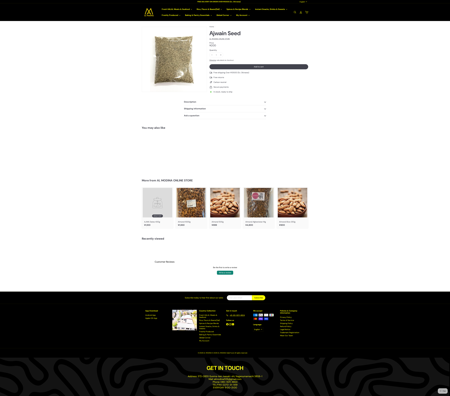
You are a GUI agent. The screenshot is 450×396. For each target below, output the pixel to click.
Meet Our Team (286, 335)
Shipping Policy (286, 323)
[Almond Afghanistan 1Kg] (258, 208)
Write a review (225, 272)
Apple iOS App (151, 318)
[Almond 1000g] (191, 208)
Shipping (212, 60)
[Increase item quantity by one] (220, 54)
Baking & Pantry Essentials (197, 15)
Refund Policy (285, 326)
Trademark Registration (289, 332)
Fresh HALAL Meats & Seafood (176, 9)
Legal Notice (285, 329)
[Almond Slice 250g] (292, 208)
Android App (150, 315)
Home (211, 27)
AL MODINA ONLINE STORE (175, 180)
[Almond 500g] (225, 208)
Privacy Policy (286, 317)
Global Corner (223, 15)
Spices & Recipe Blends (238, 9)
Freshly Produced (170, 15)
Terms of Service (287, 320)
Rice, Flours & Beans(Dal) (208, 9)
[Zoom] (174, 59)
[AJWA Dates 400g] (157, 208)
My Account (242, 15)
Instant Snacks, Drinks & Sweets (270, 9)
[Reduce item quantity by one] (211, 54)
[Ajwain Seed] (155, 152)
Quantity (213, 50)
